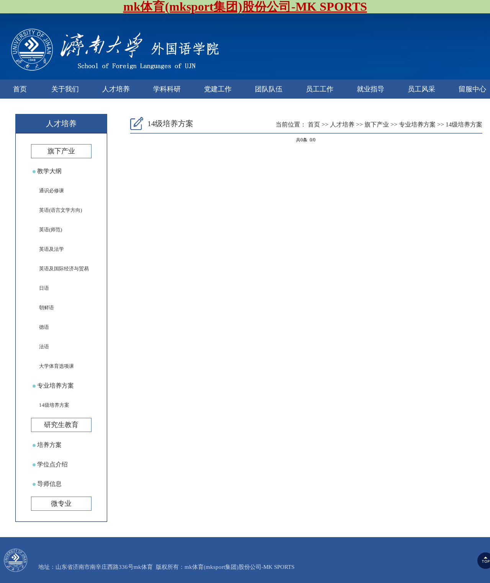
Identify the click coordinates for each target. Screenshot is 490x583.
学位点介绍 (52, 464)
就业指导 (370, 89)
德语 (40, 327)
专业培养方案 (55, 385)
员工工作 (319, 89)
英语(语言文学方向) (56, 210)
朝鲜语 (42, 307)
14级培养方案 (50, 405)
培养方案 (49, 445)
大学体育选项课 (52, 366)
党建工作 (218, 89)
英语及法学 (47, 249)
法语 (40, 346)
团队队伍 (269, 89)
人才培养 (116, 89)
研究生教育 (61, 425)
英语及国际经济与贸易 (60, 268)
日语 (40, 288)
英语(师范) (46, 229)
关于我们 (65, 89)
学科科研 (167, 89)
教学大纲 (49, 171)
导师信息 (49, 484)
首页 (20, 89)
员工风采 (421, 89)
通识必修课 (47, 190)
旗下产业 (61, 151)
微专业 (61, 503)
